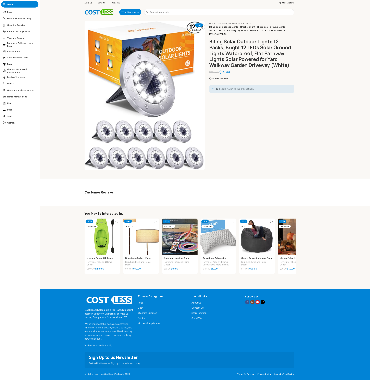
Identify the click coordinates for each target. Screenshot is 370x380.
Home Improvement (219, 264)
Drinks (141, 318)
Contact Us (198, 307)
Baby (140, 307)
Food (140, 302)
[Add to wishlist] (116, 222)
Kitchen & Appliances (149, 323)
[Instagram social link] (252, 302)
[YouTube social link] (257, 302)
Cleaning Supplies (147, 313)
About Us (196, 302)
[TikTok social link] (263, 302)
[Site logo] (99, 11)
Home (212, 23)
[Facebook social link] (247, 302)
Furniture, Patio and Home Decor (235, 23)
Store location (199, 313)
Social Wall (197, 318)
